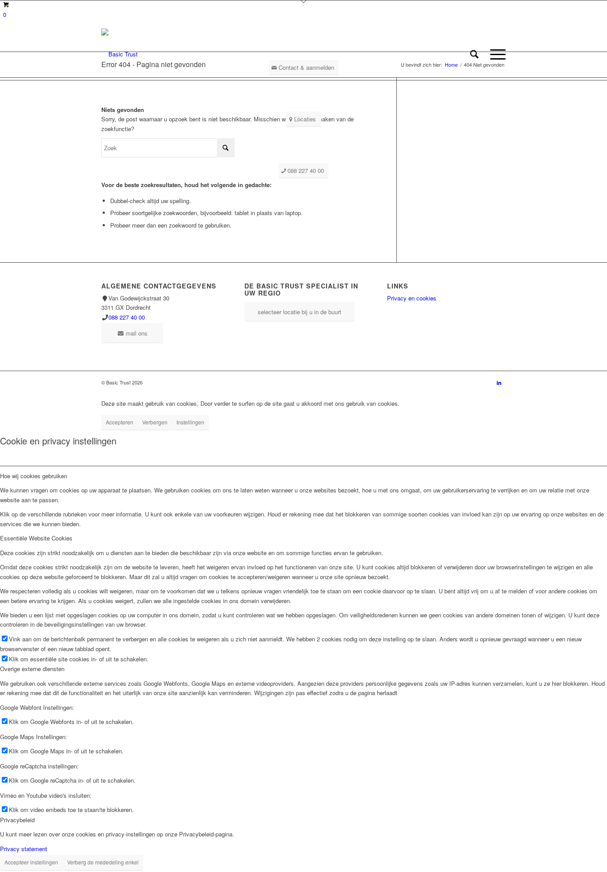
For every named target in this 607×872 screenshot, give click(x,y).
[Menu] (495, 54)
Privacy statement (23, 848)
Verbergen (155, 422)
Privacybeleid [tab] (17, 820)
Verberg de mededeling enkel (103, 862)
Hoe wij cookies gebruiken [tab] (33, 476)
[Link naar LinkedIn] (499, 382)
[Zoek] (474, 54)
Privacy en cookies (411, 298)
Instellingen (190, 422)
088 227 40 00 (126, 317)
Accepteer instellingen (31, 862)
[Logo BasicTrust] (119, 54)
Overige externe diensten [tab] (32, 668)
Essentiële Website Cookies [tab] (36, 538)
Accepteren (119, 422)
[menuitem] (474, 54)
